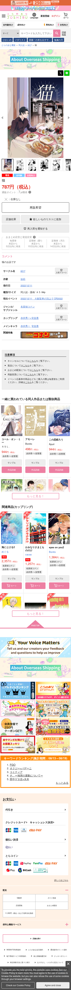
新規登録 (45, 15)
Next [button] (69, 117)
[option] (35, 117)
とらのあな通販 (8, 45)
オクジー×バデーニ (21, 768)
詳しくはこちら (61, 880)
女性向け (64, 24)
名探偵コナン (9, 565)
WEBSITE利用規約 (14, 950)
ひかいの (7, 39)
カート (14, 585)
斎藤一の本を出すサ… (40, 39)
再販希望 (35, 207)
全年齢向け (8, 24)
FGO (12, 765)
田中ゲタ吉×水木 (19, 779)
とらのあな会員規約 (35, 950)
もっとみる (62, 783)
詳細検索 (64, 33)
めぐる (5, 551)
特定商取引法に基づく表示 (20, 962)
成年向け (21, 24)
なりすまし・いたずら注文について (50, 962)
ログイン (56, 15)
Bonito (52, 552)
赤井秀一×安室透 (10, 456)
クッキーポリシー (60, 956)
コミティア (16, 772)
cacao (28, 554)
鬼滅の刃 (58, 39)
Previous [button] (2, 117)
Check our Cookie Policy (18, 985)
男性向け (50, 24)
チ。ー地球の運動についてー (26, 775)
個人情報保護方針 (40, 956)
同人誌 (22, 45)
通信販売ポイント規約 (58, 950)
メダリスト (20, 39)
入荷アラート (61, 272)
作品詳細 (12, 469)
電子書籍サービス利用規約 (16, 956)
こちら (32, 360)
